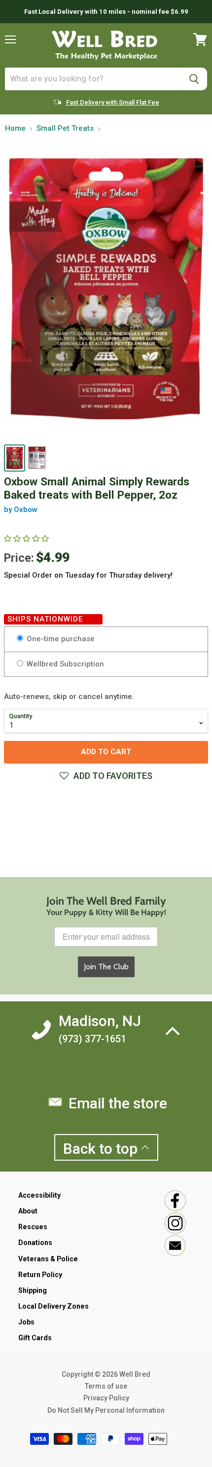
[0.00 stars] (27, 538)
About (27, 1211)
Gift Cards (35, 1338)
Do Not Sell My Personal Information (106, 1410)
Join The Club (106, 966)
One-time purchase (60, 638)
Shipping (32, 1290)
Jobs (26, 1322)
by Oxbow (20, 509)
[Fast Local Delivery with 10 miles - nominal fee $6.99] (106, 11)
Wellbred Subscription (64, 664)
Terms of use (106, 1386)
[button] (106, 776)
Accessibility (39, 1195)
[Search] (194, 79)
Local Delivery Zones (53, 1306)
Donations (35, 1243)
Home (15, 128)
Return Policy (40, 1275)
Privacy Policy (106, 1398)
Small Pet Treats (65, 128)
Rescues (32, 1227)
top (102, 1148)
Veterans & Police (48, 1259)
